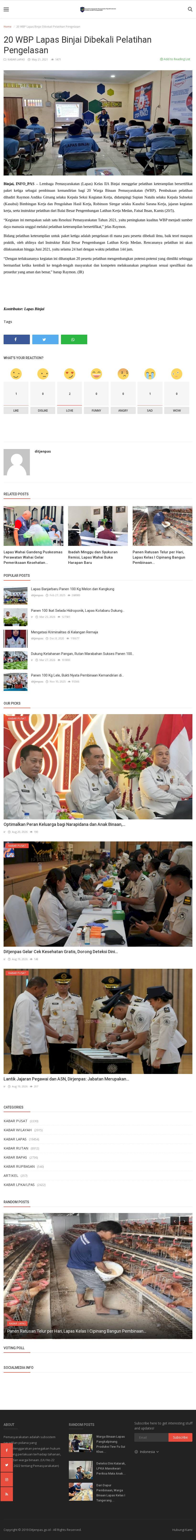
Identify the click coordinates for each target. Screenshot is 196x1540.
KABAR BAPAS (15, 1157)
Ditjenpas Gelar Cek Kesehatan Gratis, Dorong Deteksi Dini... (61, 951)
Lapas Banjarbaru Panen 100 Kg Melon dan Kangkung (72, 589)
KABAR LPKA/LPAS (19, 1184)
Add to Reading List (176, 59)
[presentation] (174, 1221)
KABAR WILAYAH (18, 1129)
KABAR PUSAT (15, 1120)
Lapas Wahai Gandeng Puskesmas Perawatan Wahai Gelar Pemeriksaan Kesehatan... (33, 557)
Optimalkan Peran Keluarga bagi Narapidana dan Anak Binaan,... (64, 824)
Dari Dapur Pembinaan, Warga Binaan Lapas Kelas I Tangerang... (110, 1492)
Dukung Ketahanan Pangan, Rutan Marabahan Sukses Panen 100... (82, 654)
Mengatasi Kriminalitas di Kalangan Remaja (64, 632)
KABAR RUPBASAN (19, 1166)
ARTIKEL (11, 1175)
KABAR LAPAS (15, 59)
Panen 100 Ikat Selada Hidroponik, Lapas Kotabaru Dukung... (78, 610)
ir (32, 616)
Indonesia (148, 1451)
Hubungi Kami (182, 1530)
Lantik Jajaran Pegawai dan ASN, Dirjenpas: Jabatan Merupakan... (66, 1078)
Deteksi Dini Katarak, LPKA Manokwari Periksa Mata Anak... (111, 1468)
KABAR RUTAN (16, 1148)
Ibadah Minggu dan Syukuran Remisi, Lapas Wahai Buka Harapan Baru (93, 557)
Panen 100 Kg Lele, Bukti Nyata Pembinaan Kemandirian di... (77, 675)
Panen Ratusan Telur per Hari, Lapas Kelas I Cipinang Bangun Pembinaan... (159, 557)
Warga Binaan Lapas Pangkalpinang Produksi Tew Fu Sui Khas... (110, 1444)
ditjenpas (43, 451)
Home (7, 26)
